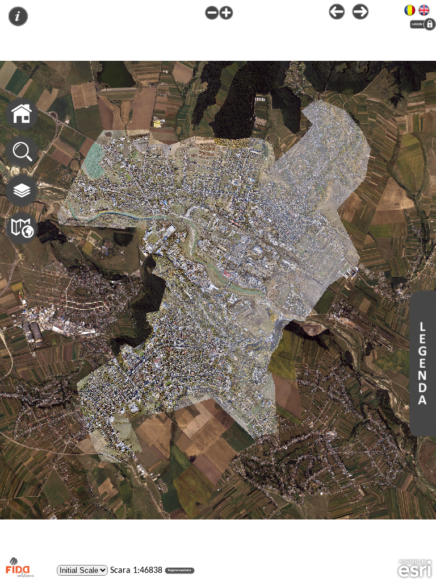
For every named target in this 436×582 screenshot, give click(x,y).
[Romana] (410, 9)
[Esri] (414, 569)
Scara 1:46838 (136, 570)
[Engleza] (424, 9)
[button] (180, 570)
